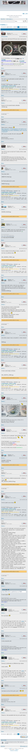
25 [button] (24, 27)
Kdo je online (3, 740)
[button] (8, 27)
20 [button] (14, 27)
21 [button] (16, 27)
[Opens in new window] (19, 58)
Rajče (10, 85)
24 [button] (22, 27)
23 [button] (20, 27)
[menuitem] (24, 14)
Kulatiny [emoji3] (4, 36)
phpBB (10, 748)
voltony (3, 589)
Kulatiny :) (3, 25)
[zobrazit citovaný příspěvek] (8, 589)
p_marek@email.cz (4, 85)
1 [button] (11, 27)
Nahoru (2, 68)
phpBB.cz (17, 749)
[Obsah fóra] (14, 9)
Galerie (14, 85)
